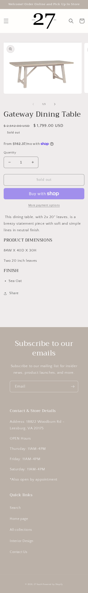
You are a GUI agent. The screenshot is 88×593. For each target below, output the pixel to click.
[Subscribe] (72, 386)
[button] (6, 21)
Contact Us (18, 552)
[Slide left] (33, 104)
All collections (21, 530)
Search (15, 508)
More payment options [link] (44, 205)
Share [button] (14, 293)
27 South (38, 584)
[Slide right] (54, 104)
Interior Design (21, 541)
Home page (19, 519)
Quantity (10, 152)
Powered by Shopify (53, 584)
